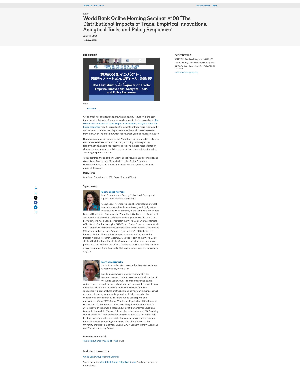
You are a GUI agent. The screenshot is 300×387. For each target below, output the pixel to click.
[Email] (35, 188)
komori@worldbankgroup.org (186, 72)
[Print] (35, 193)
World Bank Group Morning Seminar (101, 356)
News (95, 5)
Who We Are (88, 5)
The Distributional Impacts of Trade (100, 340)
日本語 (215, 6)
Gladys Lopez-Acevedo (113, 191)
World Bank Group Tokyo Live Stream (118, 362)
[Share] (35, 202)
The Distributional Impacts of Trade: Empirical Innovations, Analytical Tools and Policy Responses (121, 123)
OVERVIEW (91, 109)
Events (101, 5)
